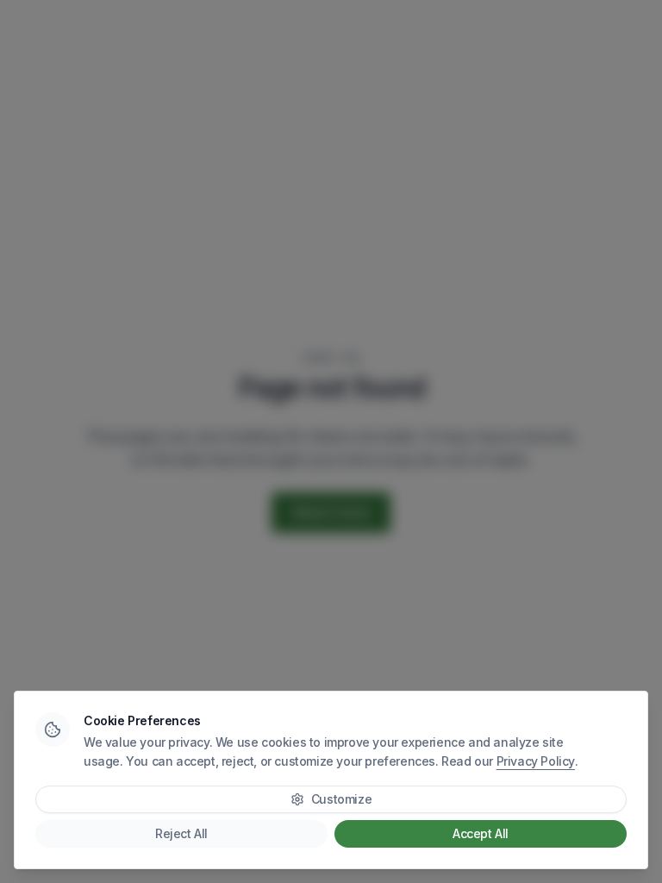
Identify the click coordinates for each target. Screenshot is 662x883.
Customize (341, 799)
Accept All (481, 833)
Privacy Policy (535, 761)
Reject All (181, 833)
